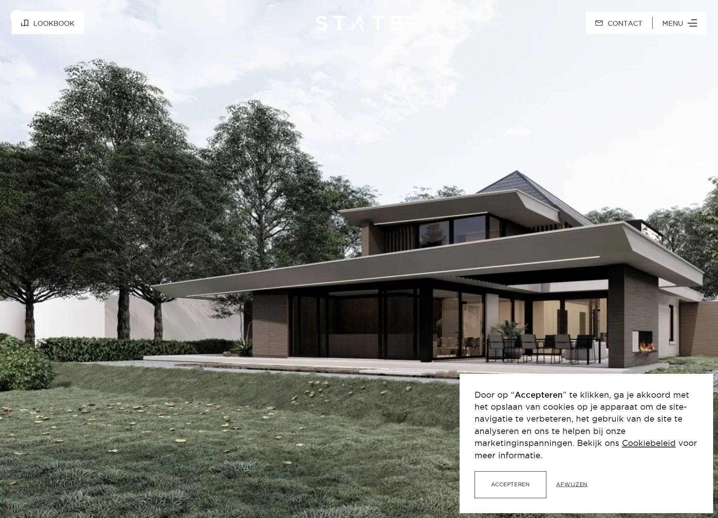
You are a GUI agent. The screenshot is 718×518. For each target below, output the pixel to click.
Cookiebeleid (649, 442)
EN (563, 23)
